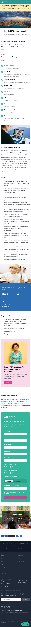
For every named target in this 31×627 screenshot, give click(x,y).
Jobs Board (4, 568)
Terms (26, 621)
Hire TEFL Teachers (6, 587)
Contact (19, 573)
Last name (7, 437)
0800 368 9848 (5, 610)
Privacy (5, 622)
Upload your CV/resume (14, 477)
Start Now (8, 382)
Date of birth (7, 451)
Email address (8, 444)
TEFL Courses (5, 559)
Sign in (18, 559)
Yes (7, 467)
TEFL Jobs (4, 562)
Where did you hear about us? (12, 485)
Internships (4, 565)
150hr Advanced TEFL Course (10, 6)
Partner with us (5, 576)
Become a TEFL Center (7, 584)
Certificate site (20, 562)
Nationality (7, 457)
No (12, 467)
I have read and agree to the (15, 492)
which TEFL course (18, 518)
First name (7, 431)
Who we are (20, 570)
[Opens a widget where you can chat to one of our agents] (25, 624)
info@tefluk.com (8, 426)
